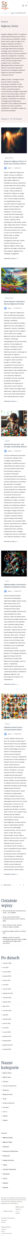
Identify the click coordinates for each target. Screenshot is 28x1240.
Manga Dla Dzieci (8, 1094)
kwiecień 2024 (7, 1019)
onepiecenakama (20, 1198)
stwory (7, 581)
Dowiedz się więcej (9, 258)
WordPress (14, 1203)
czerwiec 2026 (7, 963)
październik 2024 (8, 993)
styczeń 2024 (7, 1032)
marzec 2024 (6, 1023)
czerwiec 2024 (7, 1010)
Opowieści (6, 1107)
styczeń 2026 (7, 972)
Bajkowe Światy (7, 1073)
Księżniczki (6, 1090)
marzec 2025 (6, 980)
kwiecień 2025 (7, 976)
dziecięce (5, 1081)
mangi (4, 1099)
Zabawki (7, 441)
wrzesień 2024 (7, 997)
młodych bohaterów (9, 1103)
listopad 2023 (7, 1040)
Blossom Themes (16, 1201)
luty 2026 (5, 967)
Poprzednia (7, 885)
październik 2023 (8, 1045)
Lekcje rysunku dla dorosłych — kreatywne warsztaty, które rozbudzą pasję (14, 919)
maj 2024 (5, 1015)
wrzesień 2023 (7, 1049)
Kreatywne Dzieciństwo (9, 1086)
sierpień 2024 (7, 1002)
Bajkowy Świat (9, 158)
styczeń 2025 (7, 989)
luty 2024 (5, 1028)
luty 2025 (5, 985)
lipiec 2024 (6, 1006)
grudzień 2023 (7, 1036)
